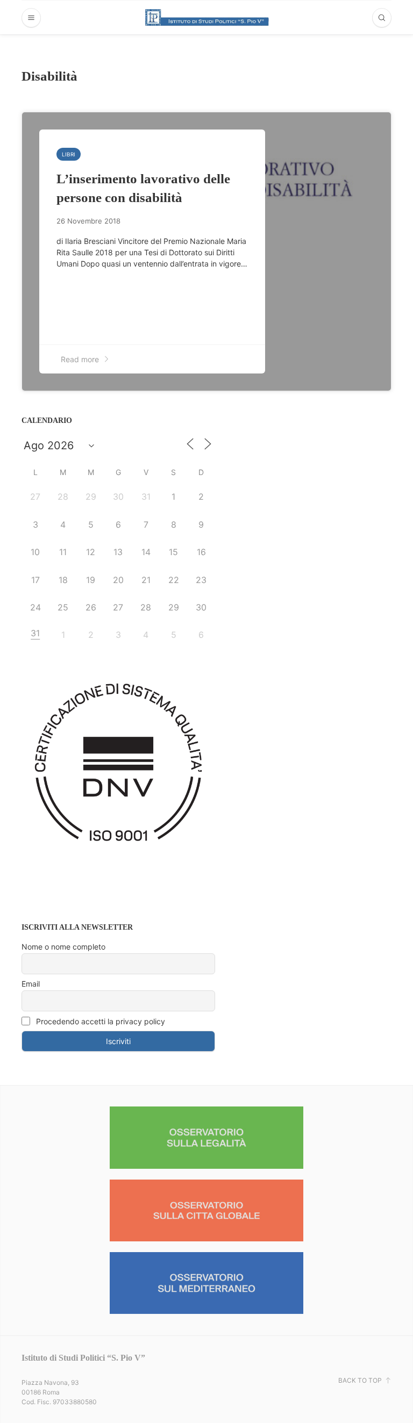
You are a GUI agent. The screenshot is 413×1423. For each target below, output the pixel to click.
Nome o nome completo (63, 946)
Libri (68, 154)
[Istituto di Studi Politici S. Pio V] (207, 17)
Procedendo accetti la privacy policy (99, 1021)
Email (31, 983)
